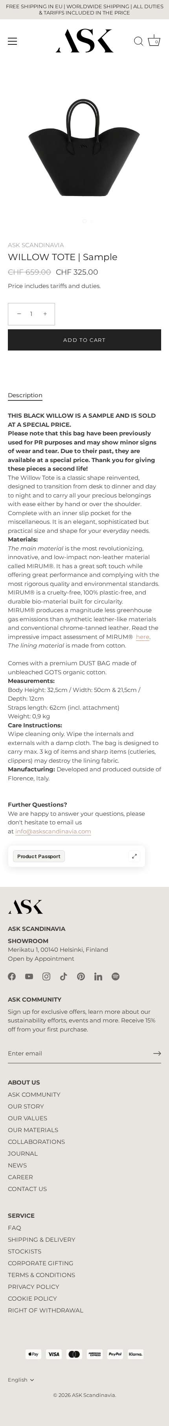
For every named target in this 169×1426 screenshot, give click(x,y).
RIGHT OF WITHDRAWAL (45, 1310)
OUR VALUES (27, 1118)
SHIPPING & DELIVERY (41, 1239)
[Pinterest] (81, 976)
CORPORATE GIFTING (40, 1263)
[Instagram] (46, 976)
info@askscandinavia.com (53, 831)
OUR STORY (26, 1106)
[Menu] (12, 41)
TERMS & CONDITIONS (41, 1275)
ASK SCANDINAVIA (36, 245)
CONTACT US (27, 1189)
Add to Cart (84, 340)
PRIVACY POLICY (33, 1286)
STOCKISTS (24, 1251)
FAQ (14, 1227)
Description (25, 395)
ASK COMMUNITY (34, 1094)
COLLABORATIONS (36, 1141)
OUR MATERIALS (33, 1130)
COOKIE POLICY (32, 1298)
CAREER (20, 1177)
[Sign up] (157, 1053)
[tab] (29, 395)
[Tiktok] (64, 976)
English (18, 1380)
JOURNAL (23, 1153)
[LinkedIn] (98, 976)
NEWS (17, 1165)
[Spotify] (115, 976)
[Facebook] (12, 976)
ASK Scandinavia (93, 1395)
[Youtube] (29, 976)
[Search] (138, 42)
